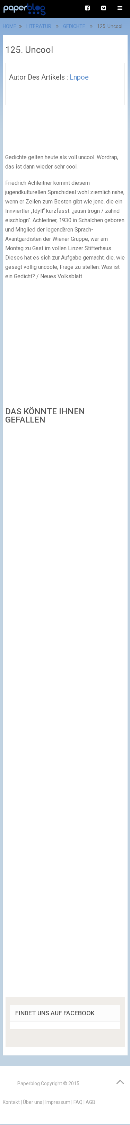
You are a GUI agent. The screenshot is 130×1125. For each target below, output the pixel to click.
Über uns (32, 1102)
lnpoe (79, 77)
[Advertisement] (65, 713)
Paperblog (28, 1083)
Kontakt (11, 1102)
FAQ (78, 1102)
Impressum (57, 1102)
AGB (90, 1102)
